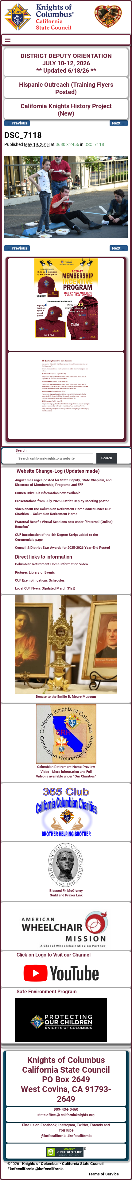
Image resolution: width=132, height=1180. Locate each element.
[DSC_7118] (65, 197)
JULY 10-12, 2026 (66, 63)
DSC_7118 (94, 144)
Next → (118, 123)
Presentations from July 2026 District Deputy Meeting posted (62, 501)
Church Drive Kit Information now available (47, 493)
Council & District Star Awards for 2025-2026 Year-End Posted (62, 548)
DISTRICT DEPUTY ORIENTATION (66, 55)
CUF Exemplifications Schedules (40, 580)
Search (106, 458)
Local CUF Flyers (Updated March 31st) (45, 588)
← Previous (17, 123)
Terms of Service (103, 1174)
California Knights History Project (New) (66, 110)
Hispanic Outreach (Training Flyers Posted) (66, 88)
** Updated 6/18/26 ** (66, 70)
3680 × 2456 (67, 144)
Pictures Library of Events (35, 573)
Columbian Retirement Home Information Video (51, 564)
